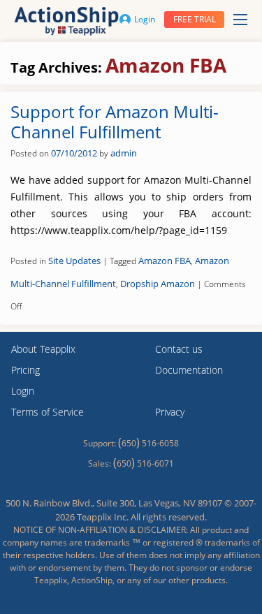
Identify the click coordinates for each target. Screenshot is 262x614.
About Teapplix (43, 349)
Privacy (169, 411)
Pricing (25, 370)
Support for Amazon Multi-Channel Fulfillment (114, 121)
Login (144, 19)
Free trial (194, 19)
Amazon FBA (164, 260)
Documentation (189, 370)
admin (123, 153)
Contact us (179, 349)
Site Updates (74, 260)
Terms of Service (47, 411)
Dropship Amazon (157, 283)
